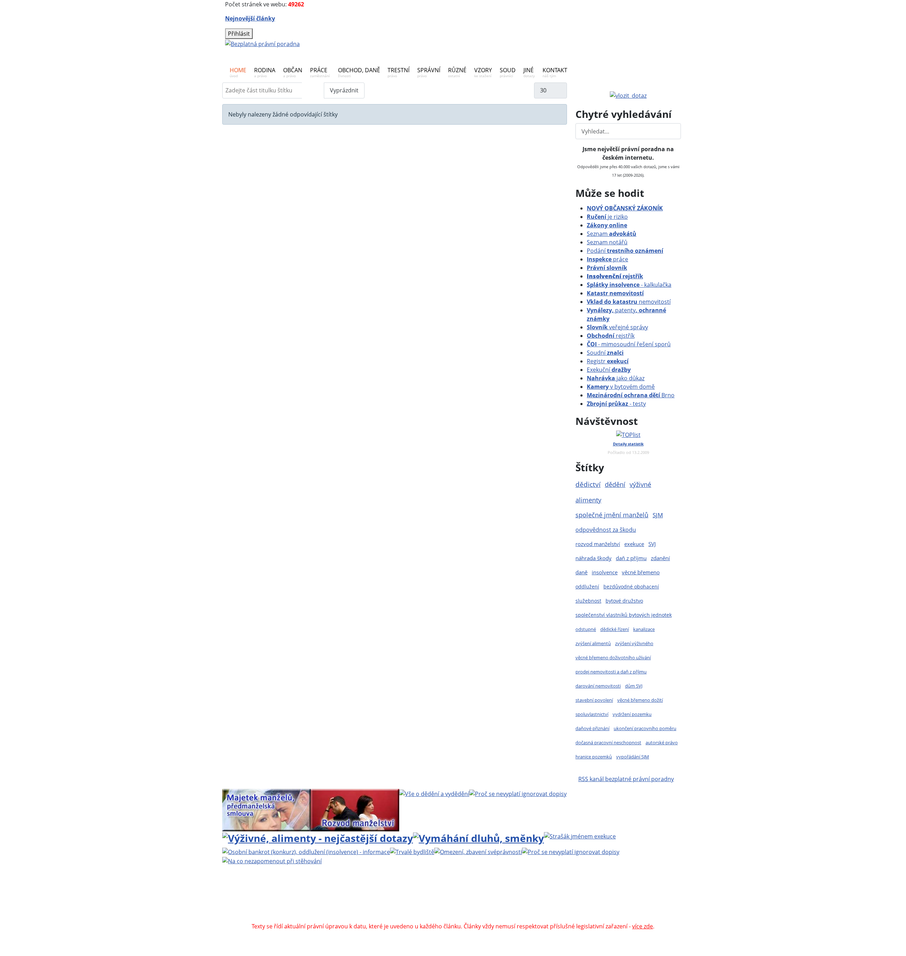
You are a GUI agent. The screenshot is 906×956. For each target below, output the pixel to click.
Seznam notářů (607, 242)
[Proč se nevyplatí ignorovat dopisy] (570, 851)
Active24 (326, 901)
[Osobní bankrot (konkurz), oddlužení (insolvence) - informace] (306, 851)
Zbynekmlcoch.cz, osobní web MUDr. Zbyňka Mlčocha (345, 909)
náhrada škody (593, 558)
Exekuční (609, 370)
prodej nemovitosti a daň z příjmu (611, 671)
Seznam (611, 234)
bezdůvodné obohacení (631, 586)
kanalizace (644, 629)
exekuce (634, 543)
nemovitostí (629, 302)
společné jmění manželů (611, 515)
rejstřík (615, 276)
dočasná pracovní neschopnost (608, 742)
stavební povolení (594, 700)
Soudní (605, 353)
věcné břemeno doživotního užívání (613, 657)
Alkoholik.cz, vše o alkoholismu (463, 909)
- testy (616, 404)
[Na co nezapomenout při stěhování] (272, 860)
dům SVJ (633, 686)
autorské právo (662, 742)
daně (581, 572)
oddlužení (587, 586)
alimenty (588, 500)
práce (607, 259)
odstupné (585, 629)
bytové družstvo (624, 600)
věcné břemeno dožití (640, 700)
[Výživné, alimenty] (317, 837)
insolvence (605, 572)
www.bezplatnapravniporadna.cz (405, 892)
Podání (625, 251)
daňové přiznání (592, 728)
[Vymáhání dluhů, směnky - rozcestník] (478, 837)
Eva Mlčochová (614, 892)
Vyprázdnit (344, 90)
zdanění (660, 558)
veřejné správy (617, 327)
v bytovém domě (621, 387)
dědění (615, 484)
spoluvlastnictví (591, 714)
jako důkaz (615, 378)
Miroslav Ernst (513, 901)
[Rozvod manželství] (355, 810)
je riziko (607, 217)
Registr (608, 361)
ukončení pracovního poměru (645, 728)
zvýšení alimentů (593, 643)
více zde (642, 926)
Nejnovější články (250, 18)
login (616, 901)
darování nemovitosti (598, 686)
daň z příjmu (631, 558)
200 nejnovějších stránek (571, 901)
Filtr (313, 90)
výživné (640, 484)
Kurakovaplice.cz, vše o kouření (551, 909)
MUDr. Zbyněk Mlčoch (529, 892)
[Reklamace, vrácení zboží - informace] (518, 793)
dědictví (588, 484)
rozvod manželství (597, 544)
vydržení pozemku (632, 714)
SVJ (652, 543)
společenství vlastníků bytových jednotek (623, 614)
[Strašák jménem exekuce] (580, 836)
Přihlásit (239, 34)
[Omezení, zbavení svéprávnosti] (478, 851)
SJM (658, 515)
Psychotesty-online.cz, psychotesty (443, 918)
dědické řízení (614, 629)
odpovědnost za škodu (605, 530)
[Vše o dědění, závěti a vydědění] (434, 793)
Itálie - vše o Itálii (517, 918)
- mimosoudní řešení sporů (629, 344)
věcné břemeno (641, 572)
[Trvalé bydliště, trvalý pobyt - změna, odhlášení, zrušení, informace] (412, 851)
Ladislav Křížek (385, 901)
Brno (631, 395)
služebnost (588, 600)
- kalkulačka (629, 285)
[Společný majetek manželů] (266, 810)
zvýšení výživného (634, 643)
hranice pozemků (593, 756)
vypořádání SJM (632, 756)
